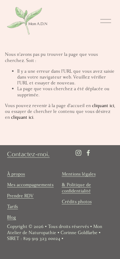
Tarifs (12, 207)
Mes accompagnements (30, 185)
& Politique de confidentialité (76, 188)
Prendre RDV (20, 196)
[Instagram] (78, 153)
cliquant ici (103, 105)
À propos (16, 174)
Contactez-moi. (28, 154)
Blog (11, 217)
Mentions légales (79, 174)
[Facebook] (88, 153)
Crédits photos (77, 202)
